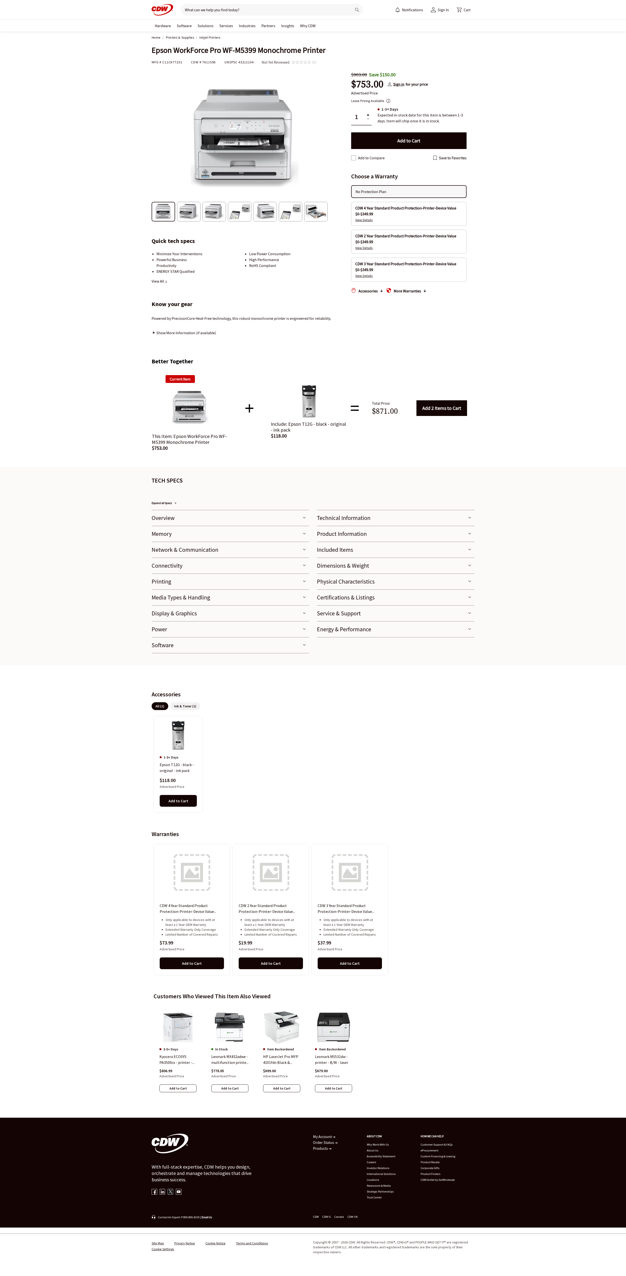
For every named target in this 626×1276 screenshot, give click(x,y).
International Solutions (381, 1174)
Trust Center (374, 1197)
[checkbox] (353, 157)
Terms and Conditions (252, 1243)
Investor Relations (378, 1168)
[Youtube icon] (178, 1192)
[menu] (409, 10)
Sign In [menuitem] (443, 9)
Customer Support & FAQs (437, 1144)
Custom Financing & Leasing (438, 1156)
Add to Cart (441, 408)
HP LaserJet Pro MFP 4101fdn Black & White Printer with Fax (280, 1059)
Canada (339, 1217)
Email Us (206, 1217)
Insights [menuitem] (287, 25)
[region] (313, 764)
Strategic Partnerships (380, 1191)
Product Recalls (430, 1162)
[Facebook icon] (154, 1192)
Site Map (158, 1243)
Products (321, 1148)
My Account (323, 1136)
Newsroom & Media (379, 1185)
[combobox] (264, 10)
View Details (364, 220)
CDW (316, 1217)
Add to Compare (371, 157)
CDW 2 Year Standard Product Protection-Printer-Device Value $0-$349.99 (266, 908)
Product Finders (430, 1174)
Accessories (368, 290)
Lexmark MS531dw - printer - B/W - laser (331, 1059)
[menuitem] (397, 9)
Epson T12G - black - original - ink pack (177, 767)
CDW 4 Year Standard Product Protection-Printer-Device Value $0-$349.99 (187, 908)
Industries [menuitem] (247, 25)
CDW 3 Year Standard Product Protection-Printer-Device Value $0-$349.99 (345, 908)
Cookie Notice (215, 1243)
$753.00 (367, 84)
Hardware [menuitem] (163, 25)
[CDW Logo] (162, 10)
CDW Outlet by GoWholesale (438, 1180)
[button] (463, 10)
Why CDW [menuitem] (308, 25)
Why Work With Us (378, 1144)
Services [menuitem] (226, 25)
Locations (373, 1180)
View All (158, 281)
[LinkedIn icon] (162, 1192)
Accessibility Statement (381, 1156)
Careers (371, 1162)
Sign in (398, 84)
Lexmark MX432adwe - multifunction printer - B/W (229, 1059)
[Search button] (357, 10)
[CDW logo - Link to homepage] (162, 10)
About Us (372, 1150)
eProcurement (429, 1150)
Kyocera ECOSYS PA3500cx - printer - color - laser (175, 1059)
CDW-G (326, 1217)
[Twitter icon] (170, 1192)
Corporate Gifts (430, 1168)
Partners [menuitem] (268, 25)
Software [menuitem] (184, 25)
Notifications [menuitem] (412, 9)
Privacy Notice (184, 1243)
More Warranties (407, 290)
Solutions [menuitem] (205, 25)
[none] (163, 26)
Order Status (324, 1142)
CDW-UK (352, 1217)
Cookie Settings (163, 1249)
